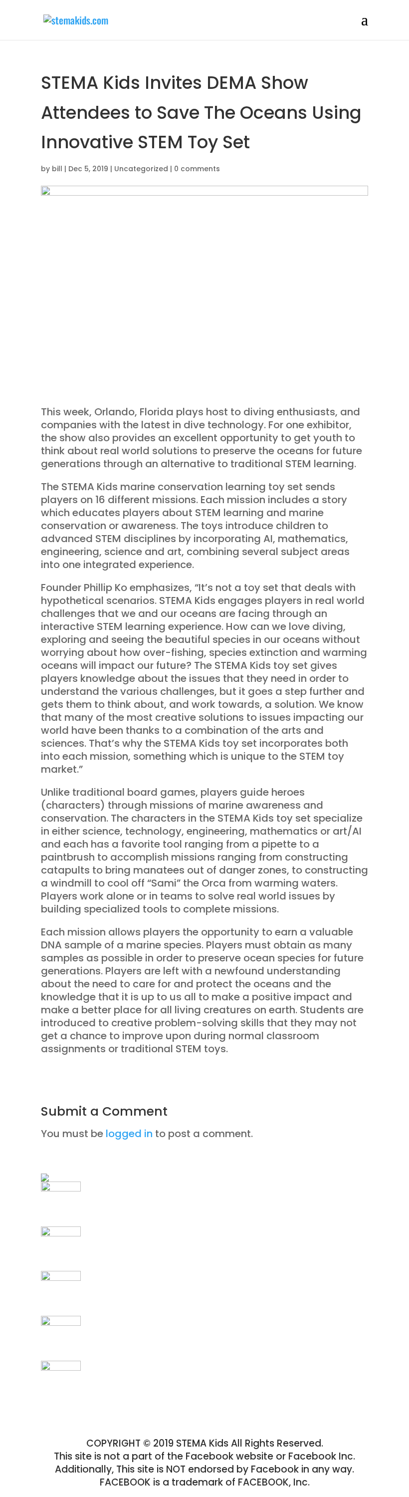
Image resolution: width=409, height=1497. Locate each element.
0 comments (197, 169)
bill (57, 169)
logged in (129, 1134)
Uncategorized (141, 169)
